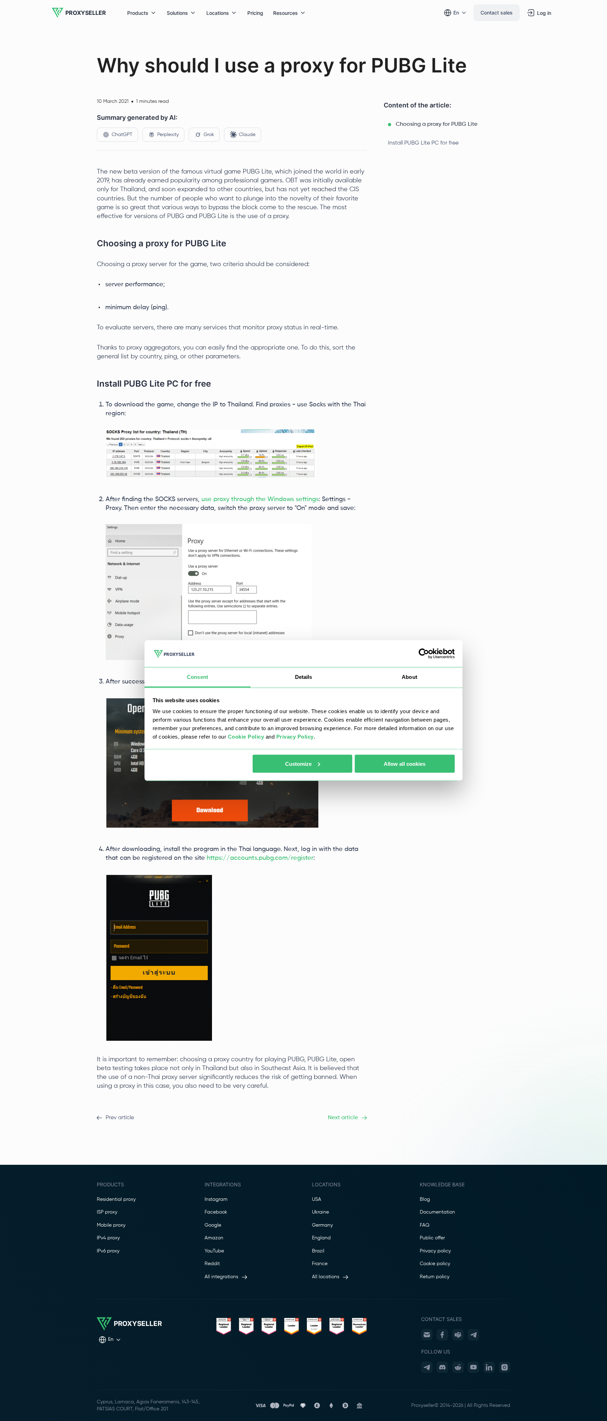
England (321, 1237)
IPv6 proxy (108, 1251)
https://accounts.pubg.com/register (260, 858)
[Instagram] (504, 1367)
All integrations (221, 1276)
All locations (325, 1276)
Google (213, 1225)
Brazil (318, 1251)
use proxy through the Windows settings (260, 499)
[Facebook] (442, 1334)
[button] (447, 124)
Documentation (437, 1212)
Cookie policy (435, 1263)
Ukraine (320, 1212)
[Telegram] (473, 1334)
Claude (247, 134)
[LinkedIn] (489, 1367)
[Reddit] (458, 1367)
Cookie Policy (246, 737)
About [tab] (409, 677)
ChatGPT (122, 134)
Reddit (212, 1263)
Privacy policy (435, 1251)
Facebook (216, 1212)
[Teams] (458, 1334)
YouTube (214, 1251)
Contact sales (497, 13)
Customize (298, 764)
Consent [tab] (197, 677)
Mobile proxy (111, 1225)
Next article (343, 1118)
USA (316, 1199)
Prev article (120, 1118)
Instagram (216, 1199)
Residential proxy (116, 1199)
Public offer (432, 1237)
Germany (322, 1225)
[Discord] (442, 1367)
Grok (209, 134)
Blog (425, 1199)
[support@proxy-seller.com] (426, 1334)
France (320, 1263)
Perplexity (168, 134)
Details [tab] (303, 677)
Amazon (214, 1237)
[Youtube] (473, 1367)
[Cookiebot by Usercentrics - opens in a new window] (424, 653)
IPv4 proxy (108, 1237)
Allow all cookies (404, 764)
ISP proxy (107, 1212)
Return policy (434, 1276)
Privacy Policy (295, 737)
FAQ (424, 1225)
